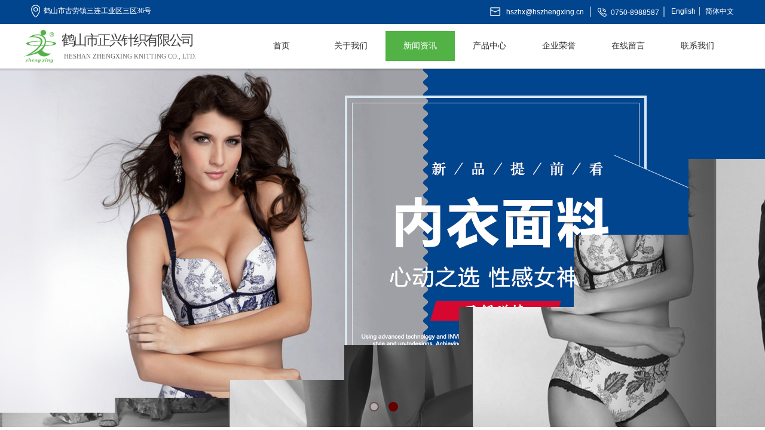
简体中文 (719, 11)
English (683, 11)
